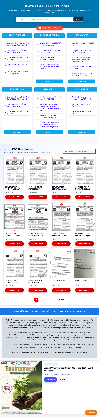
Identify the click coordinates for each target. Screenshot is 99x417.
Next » (61, 299)
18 (55, 299)
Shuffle (64, 379)
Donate (92, 412)
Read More (49, 379)
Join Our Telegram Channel (50, 28)
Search (78, 19)
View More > (49, 81)
